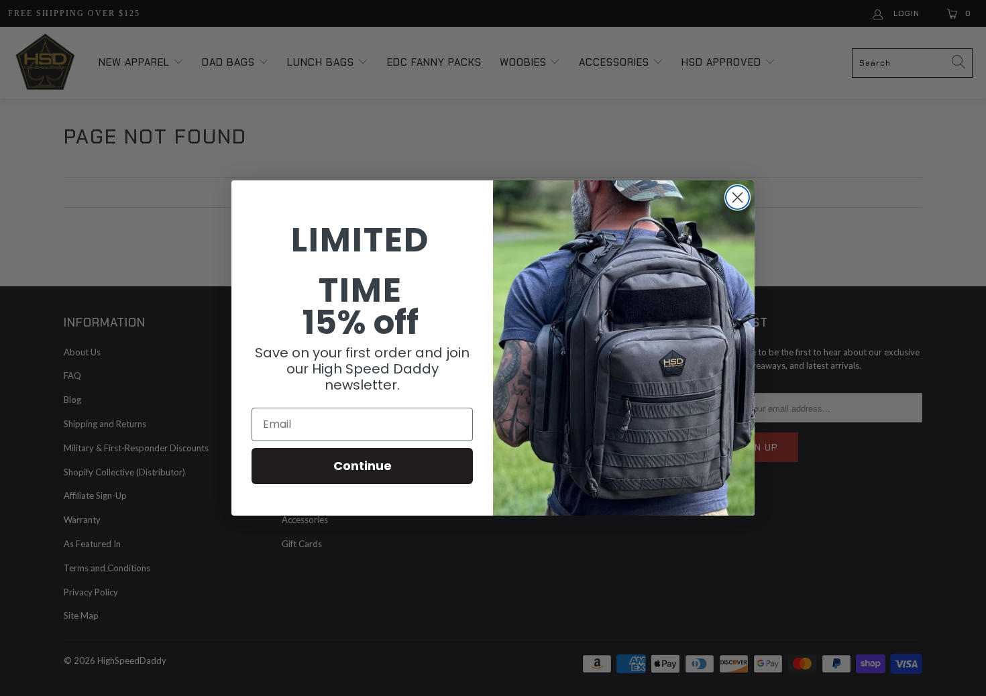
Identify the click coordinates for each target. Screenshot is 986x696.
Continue (362, 465)
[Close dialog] (737, 197)
